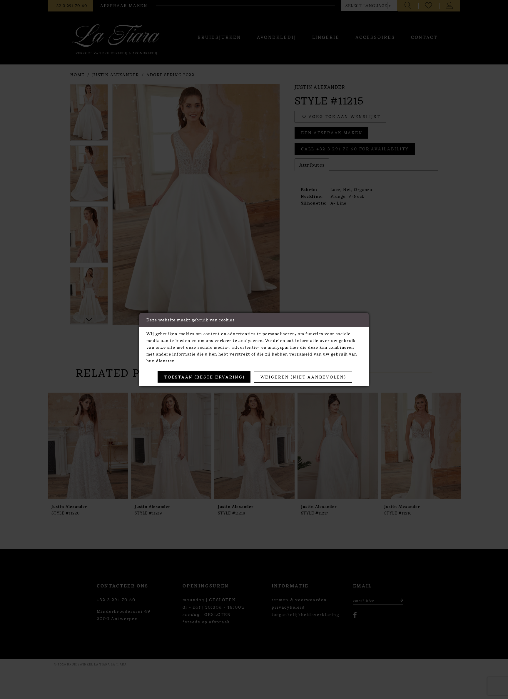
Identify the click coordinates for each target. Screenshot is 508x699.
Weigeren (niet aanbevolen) (303, 377)
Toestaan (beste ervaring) (204, 377)
